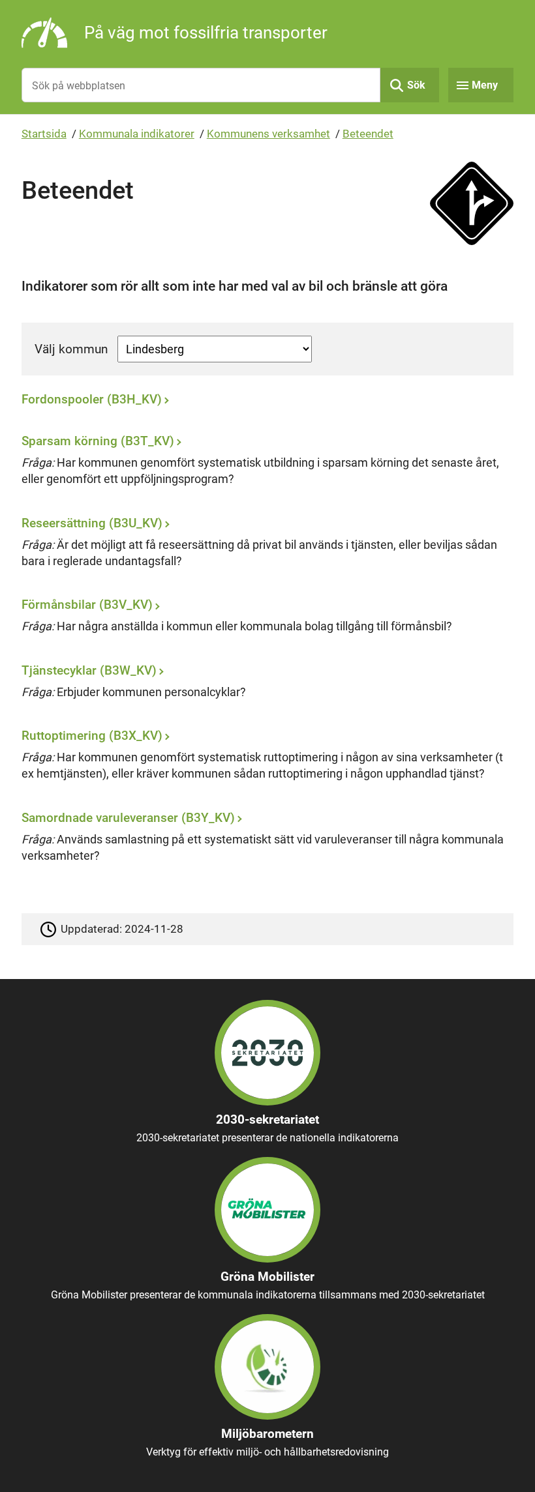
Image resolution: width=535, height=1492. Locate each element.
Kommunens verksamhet (268, 133)
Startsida (44, 133)
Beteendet (368, 133)
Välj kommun (71, 349)
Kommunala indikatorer (136, 133)
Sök (416, 85)
